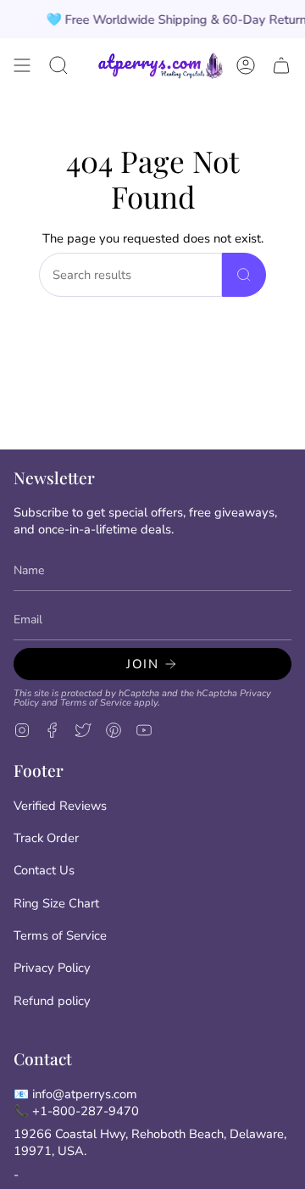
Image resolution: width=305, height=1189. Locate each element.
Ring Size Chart (56, 903)
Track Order (46, 837)
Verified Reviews (60, 805)
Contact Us (44, 870)
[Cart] (281, 65)
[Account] (246, 65)
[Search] (244, 275)
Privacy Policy (52, 967)
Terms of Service (95, 702)
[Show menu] (22, 65)
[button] (58, 65)
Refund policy (52, 1000)
